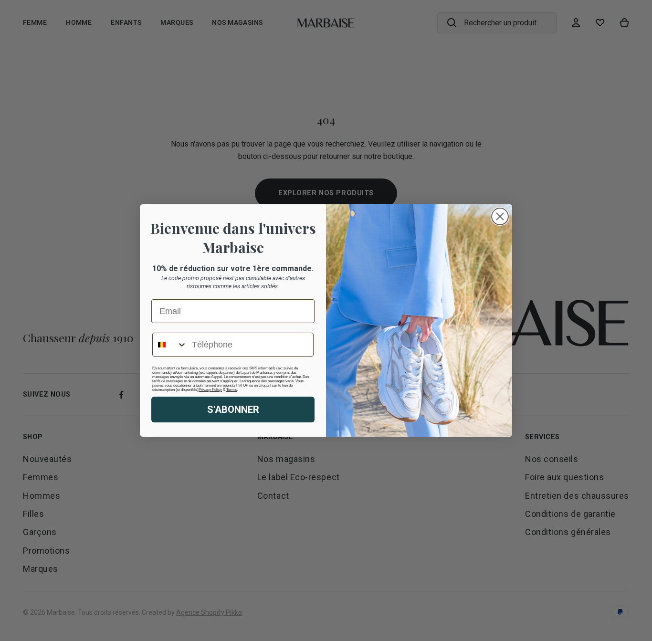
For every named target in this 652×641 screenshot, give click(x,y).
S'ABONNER (233, 409)
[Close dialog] (500, 216)
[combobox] (170, 344)
